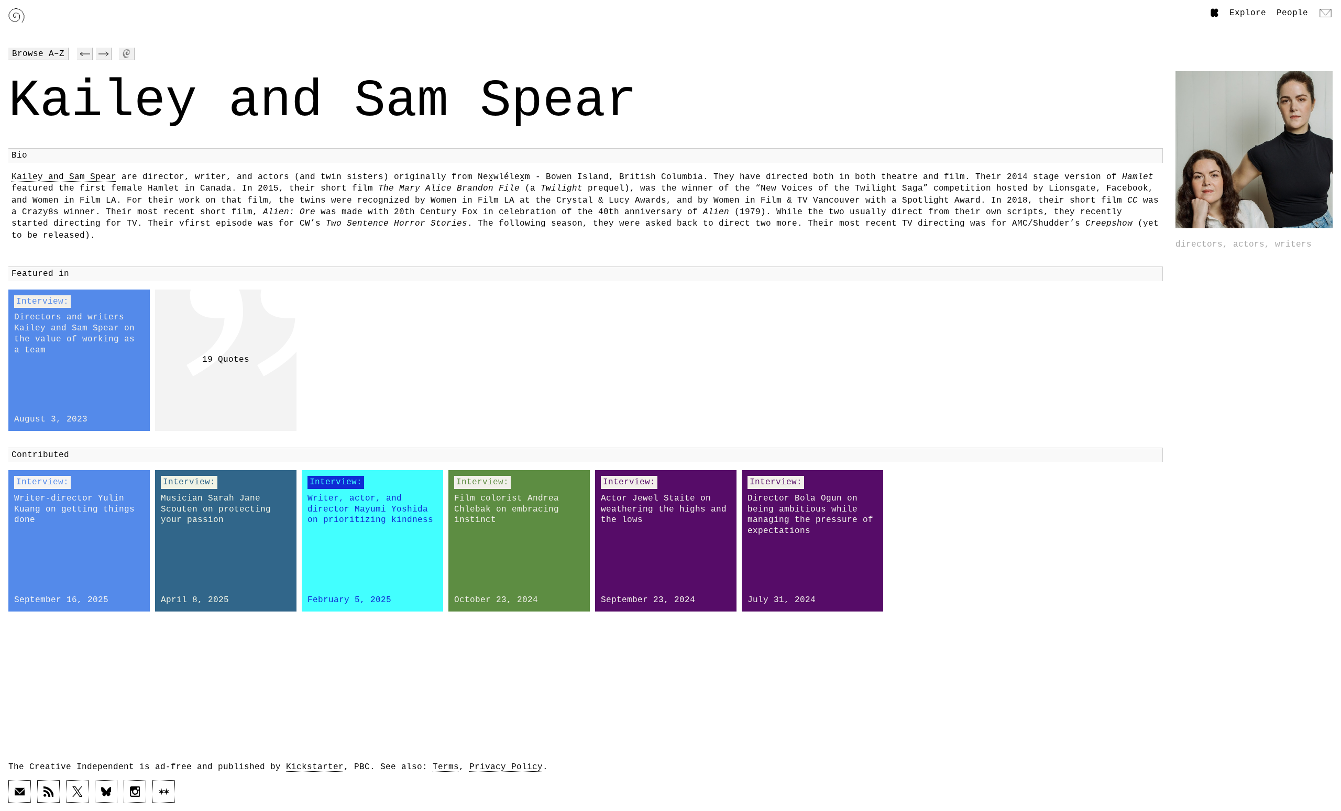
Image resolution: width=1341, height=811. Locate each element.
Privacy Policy (506, 767)
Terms (446, 767)
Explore (1247, 13)
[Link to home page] (16, 15)
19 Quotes (225, 359)
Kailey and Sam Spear (64, 177)
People (1292, 13)
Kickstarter (315, 767)
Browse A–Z (38, 54)
